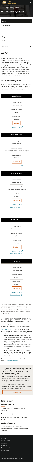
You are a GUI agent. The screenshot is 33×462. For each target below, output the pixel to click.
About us (3, 438)
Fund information (7, 29)
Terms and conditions (6, 447)
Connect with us (27, 455)
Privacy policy (4, 445)
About (4, 21)
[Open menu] (30, 2)
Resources (5, 33)
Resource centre (6, 405)
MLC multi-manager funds (9, 8)
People (4, 37)
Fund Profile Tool (16, 207)
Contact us (5, 41)
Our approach (6, 25)
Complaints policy (5, 450)
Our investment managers (12, 7)
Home (2, 7)
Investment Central (15, 127)
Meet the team (6, 414)
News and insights (5, 440)
